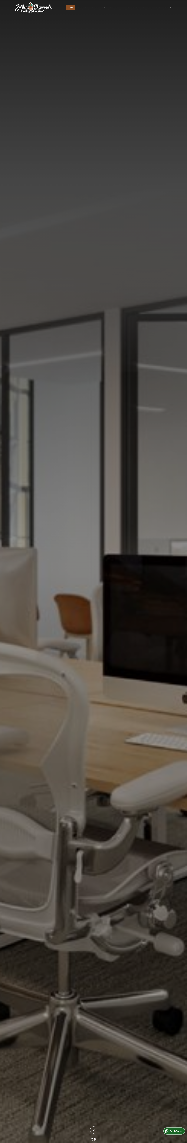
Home (70, 7)
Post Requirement (151, 7)
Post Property (132, 7)
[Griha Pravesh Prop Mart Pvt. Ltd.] (33, 7)
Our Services (114, 7)
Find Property (96, 7)
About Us (82, 7)
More (166, 7)
